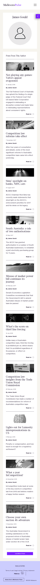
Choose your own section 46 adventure (18, 519)
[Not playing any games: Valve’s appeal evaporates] (20, 66)
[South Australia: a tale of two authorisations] (20, 220)
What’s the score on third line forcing (17, 328)
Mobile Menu (35, 5)
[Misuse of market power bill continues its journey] (20, 267)
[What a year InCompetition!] (20, 464)
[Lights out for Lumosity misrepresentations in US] (20, 419)
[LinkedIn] (22, 572)
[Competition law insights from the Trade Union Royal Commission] (20, 368)
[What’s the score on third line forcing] (20, 318)
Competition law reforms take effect (16, 135)
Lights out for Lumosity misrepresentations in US (19, 430)
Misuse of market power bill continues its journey (19, 279)
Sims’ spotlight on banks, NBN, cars (16, 182)
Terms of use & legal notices (14, 570)
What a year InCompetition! (14, 474)
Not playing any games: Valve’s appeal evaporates (19, 78)
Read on (28, 114)
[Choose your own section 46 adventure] (20, 509)
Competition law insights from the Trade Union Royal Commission (19, 381)
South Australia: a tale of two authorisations (18, 230)
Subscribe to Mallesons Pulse (13, 579)
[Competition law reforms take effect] (20, 125)
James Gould (12, 88)
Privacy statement (29, 570)
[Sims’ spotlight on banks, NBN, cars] (20, 172)
